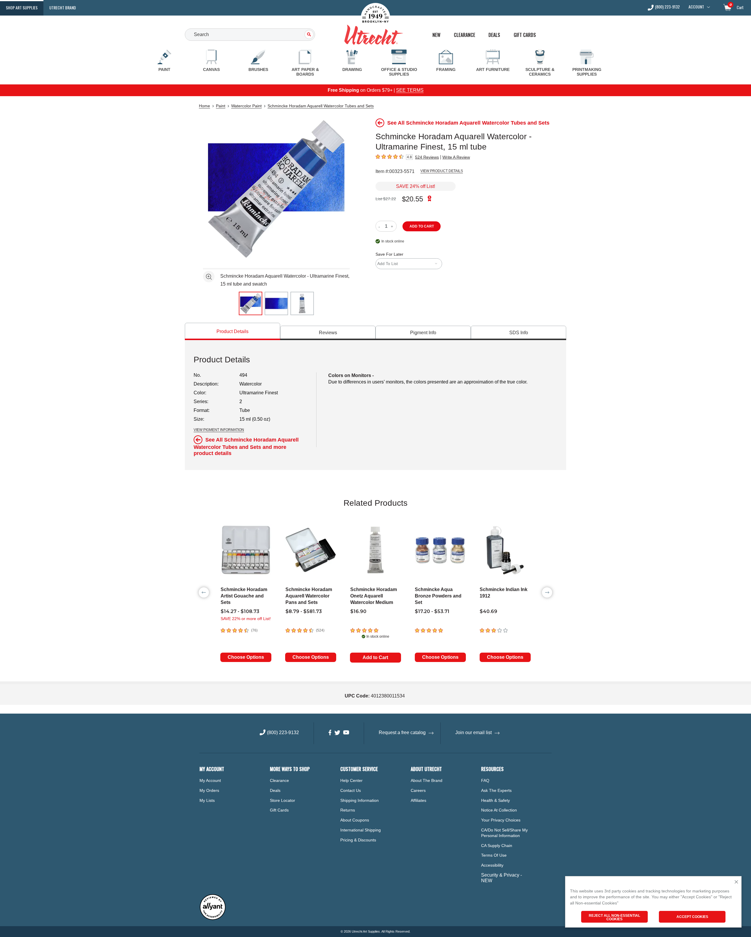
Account (696, 7)
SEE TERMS (410, 90)
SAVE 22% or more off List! (246, 618)
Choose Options (246, 657)
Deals (494, 35)
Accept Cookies (692, 917)
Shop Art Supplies (22, 7)
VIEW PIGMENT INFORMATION (219, 430)
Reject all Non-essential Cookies (614, 917)
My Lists (207, 800)
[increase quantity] (393, 226)
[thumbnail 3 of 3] (302, 303)
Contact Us (350, 790)
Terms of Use (494, 855)
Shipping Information (359, 800)
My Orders (209, 790)
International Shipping (360, 830)
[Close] (736, 882)
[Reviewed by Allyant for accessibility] (212, 918)
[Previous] (204, 592)
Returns (347, 810)
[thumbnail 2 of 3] (276, 303)
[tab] (232, 331)
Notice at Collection (499, 810)
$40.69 (488, 611)
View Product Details (441, 171)
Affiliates (418, 800)
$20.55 (412, 199)
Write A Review (456, 157)
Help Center (351, 780)
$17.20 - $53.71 (432, 611)
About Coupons (354, 820)
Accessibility (492, 865)
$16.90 (358, 611)
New (436, 35)
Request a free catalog (402, 732)
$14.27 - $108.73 (240, 611)
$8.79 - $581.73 (303, 611)
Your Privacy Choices (500, 820)
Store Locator (282, 800)
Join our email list (473, 732)
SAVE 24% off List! (415, 186)
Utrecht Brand (62, 7)
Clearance (464, 35)
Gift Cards (525, 35)
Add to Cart (375, 657)
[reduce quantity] (380, 226)
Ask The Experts (496, 790)
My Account (210, 780)
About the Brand (426, 780)
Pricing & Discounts (358, 840)
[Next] (547, 592)
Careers (418, 790)
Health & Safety (495, 800)
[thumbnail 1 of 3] (250, 303)
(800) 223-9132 (667, 7)
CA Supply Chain (496, 845)
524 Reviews (427, 157)
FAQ (485, 780)
